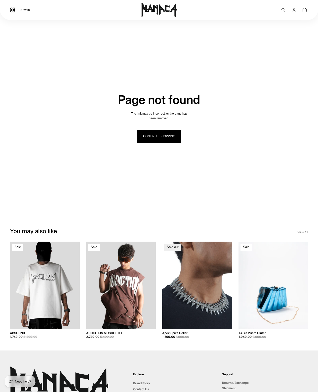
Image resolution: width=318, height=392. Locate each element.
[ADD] (300, 321)
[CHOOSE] (72, 321)
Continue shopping (159, 136)
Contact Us (141, 389)
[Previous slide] (17, 285)
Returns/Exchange (235, 383)
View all (302, 232)
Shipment (229, 388)
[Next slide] (72, 285)
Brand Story (141, 383)
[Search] (283, 9)
